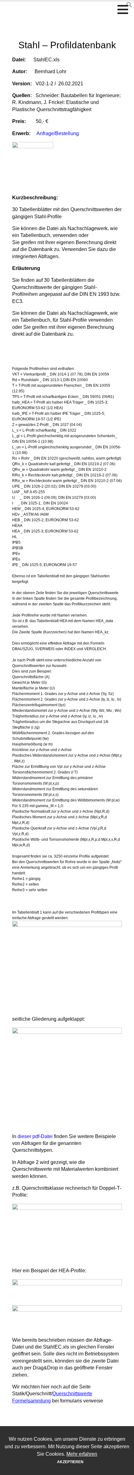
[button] (125, 9)
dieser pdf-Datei (35, 1136)
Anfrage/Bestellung (57, 133)
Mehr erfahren (81, 1454)
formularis (67, 5)
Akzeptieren (70, 1462)
